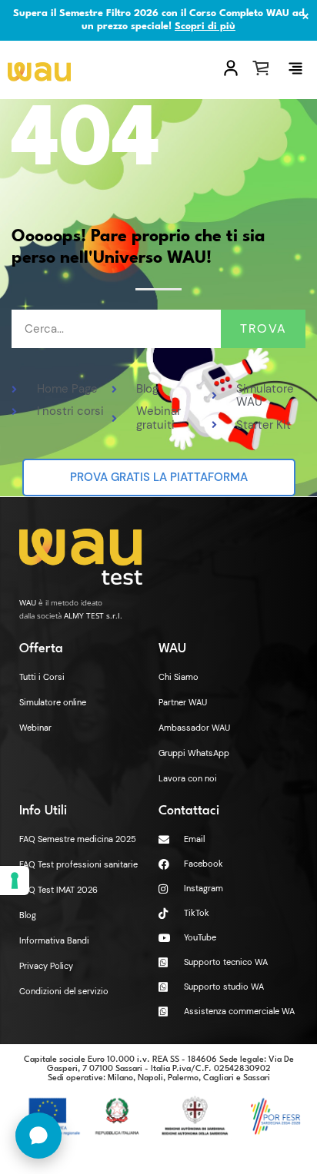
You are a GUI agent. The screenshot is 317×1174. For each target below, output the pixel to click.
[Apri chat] (38, 1136)
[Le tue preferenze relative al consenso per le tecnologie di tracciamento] (14, 880)
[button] (295, 68)
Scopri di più (205, 27)
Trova (263, 328)
